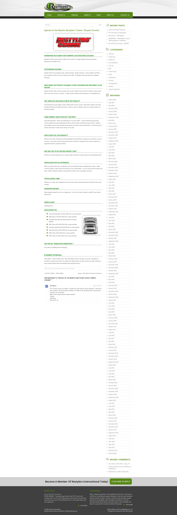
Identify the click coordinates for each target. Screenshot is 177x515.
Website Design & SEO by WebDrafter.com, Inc (120, 509)
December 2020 (113, 232)
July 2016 (111, 368)
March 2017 (112, 344)
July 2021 (111, 217)
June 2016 (112, 371)
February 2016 (113, 382)
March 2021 (112, 229)
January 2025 (113, 111)
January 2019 (113, 288)
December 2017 (113, 323)
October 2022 (113, 173)
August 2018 (112, 300)
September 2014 (113, 432)
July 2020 (111, 244)
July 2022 (111, 182)
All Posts (62, 268)
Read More (84, 505)
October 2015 (113, 394)
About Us (110, 15)
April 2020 (111, 253)
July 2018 (111, 303)
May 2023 (111, 152)
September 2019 (113, 273)
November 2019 (113, 267)
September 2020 (113, 241)
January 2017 (113, 350)
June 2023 (112, 150)
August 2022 (112, 179)
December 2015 (113, 388)
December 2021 (113, 203)
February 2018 (113, 318)
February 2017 (113, 347)
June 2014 (112, 441)
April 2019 (111, 282)
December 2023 (113, 132)
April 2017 (111, 341)
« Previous (47, 25)
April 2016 (111, 376)
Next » (100, 25)
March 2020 (112, 256)
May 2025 (111, 102)
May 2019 (111, 279)
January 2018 (113, 320)
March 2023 (112, 158)
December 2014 (113, 424)
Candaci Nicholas (114, 466)
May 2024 (111, 120)
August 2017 (112, 329)
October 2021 (113, 208)
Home (49, 15)
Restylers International (54, 509)
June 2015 (112, 406)
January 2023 (113, 164)
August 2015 (112, 400)
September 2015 (113, 397)
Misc (110, 68)
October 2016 (113, 359)
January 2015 (113, 421)
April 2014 (111, 447)
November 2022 (113, 170)
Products (61, 15)
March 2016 (112, 379)
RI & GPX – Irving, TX (123, 464)
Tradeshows (112, 77)
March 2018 (112, 315)
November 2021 (113, 206)
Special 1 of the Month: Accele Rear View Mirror (89, 273)
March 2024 (112, 123)
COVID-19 (112, 60)
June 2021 (112, 220)
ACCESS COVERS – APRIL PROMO (54, 273)
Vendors (74, 15)
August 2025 (112, 99)
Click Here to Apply (121, 481)
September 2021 (113, 211)
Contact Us (125, 15)
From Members (113, 62)
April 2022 (111, 191)
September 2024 (113, 117)
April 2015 (111, 412)
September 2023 (113, 141)
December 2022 (113, 167)
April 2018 (111, 312)
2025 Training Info (123, 471)
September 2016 (113, 362)
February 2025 (113, 108)
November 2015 (113, 391)
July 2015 (111, 403)
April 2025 (111, 105)
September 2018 (113, 297)
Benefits (87, 15)
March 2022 (112, 194)
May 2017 (111, 338)
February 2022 (113, 197)
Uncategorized (113, 83)
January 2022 (113, 200)
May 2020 (111, 250)
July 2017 (111, 332)
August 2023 (112, 144)
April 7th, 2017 (97, 285)
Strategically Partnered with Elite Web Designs (120, 511)
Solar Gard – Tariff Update (116, 35)
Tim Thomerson (56, 268)
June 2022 (112, 185)
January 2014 (113, 453)
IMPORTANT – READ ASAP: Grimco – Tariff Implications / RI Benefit (120, 39)
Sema (110, 74)
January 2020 (113, 262)
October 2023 (113, 138)
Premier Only (112, 71)
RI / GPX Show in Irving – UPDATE (119, 43)
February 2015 (113, 418)
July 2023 (111, 147)
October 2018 (113, 294)
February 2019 (113, 285)
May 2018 (111, 309)
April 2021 (111, 226)
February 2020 (113, 259)
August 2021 (112, 214)
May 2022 (111, 188)
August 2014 (112, 435)
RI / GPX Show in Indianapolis (117, 32)
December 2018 (113, 291)
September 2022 (113, 176)
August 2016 (112, 365)
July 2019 (111, 276)
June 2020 (112, 247)
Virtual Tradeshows (114, 89)
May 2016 (111, 374)
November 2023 (113, 135)
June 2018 (112, 306)
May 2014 (111, 444)
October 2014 (113, 430)
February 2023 (113, 161)
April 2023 (111, 155)
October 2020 (113, 238)
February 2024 (113, 126)
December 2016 (113, 353)
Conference (112, 57)
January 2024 (113, 129)
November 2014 (113, 427)
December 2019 (113, 264)
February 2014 (113, 450)
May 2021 (111, 223)
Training (111, 80)
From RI (67, 268)
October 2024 (113, 114)
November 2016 (113, 356)
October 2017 (113, 326)
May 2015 (111, 409)
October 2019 (113, 270)
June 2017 (112, 335)
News (99, 15)
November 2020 (113, 235)
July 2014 (111, 438)
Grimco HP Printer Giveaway (117, 29)
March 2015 (112, 415)
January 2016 (113, 385)
